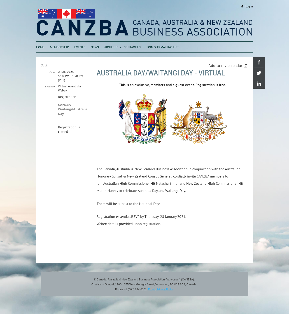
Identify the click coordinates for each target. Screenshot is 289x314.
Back (44, 65)
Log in (249, 6)
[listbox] (228, 65)
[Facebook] (258, 62)
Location (50, 86)
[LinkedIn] (258, 83)
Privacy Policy (164, 289)
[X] (258, 73)
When (52, 72)
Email (151, 289)
